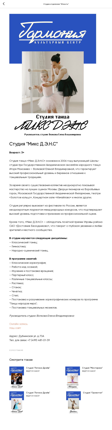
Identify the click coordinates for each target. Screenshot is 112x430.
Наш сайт (15, 327)
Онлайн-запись (18, 323)
